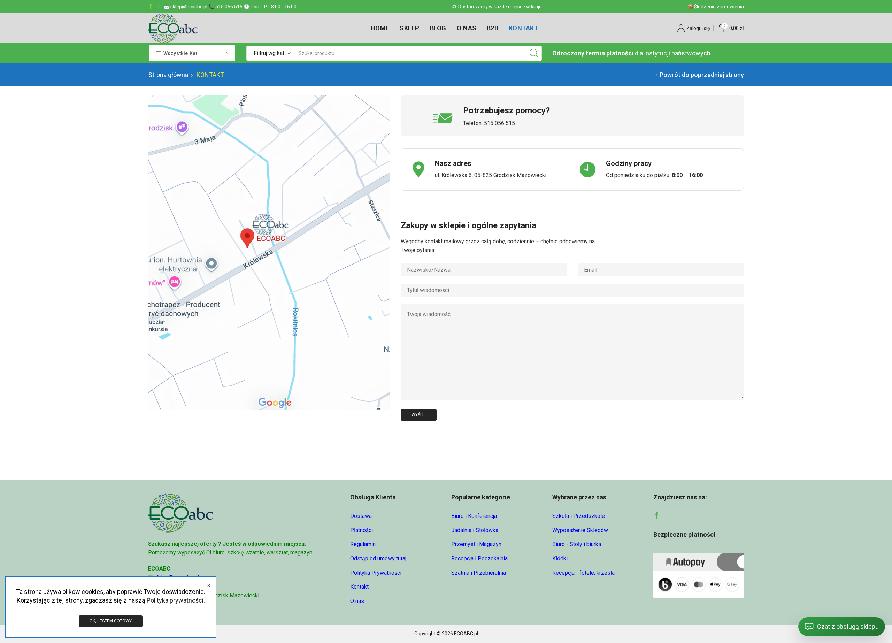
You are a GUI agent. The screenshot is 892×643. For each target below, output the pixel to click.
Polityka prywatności (175, 600)
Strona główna (168, 74)
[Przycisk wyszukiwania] (534, 53)
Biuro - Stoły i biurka (576, 544)
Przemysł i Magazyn (476, 544)
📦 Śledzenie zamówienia (715, 6)
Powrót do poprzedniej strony (702, 74)
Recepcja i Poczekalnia (479, 558)
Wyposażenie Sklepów (580, 530)
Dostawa (361, 516)
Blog (438, 28)
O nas (466, 28)
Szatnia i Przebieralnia (478, 572)
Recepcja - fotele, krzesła (583, 572)
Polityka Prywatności (375, 572)
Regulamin (363, 544)
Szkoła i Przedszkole (578, 516)
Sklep (409, 28)
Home (380, 28)
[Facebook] (150, 6)
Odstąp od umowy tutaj (378, 558)
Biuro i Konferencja (474, 516)
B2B (492, 28)
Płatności (361, 530)
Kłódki (560, 558)
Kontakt (523, 28)
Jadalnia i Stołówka (474, 530)
